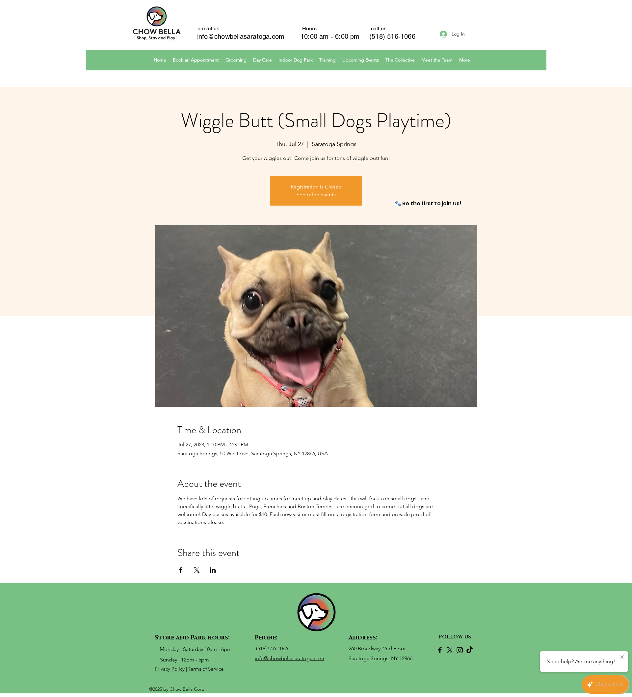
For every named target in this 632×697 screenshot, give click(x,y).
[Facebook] (440, 650)
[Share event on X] (197, 570)
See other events (316, 194)
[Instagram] (460, 650)
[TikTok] (469, 650)
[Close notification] (622, 657)
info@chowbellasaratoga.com (240, 36)
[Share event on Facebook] (180, 570)
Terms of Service (206, 669)
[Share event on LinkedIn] (213, 570)
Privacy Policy (170, 669)
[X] (450, 650)
